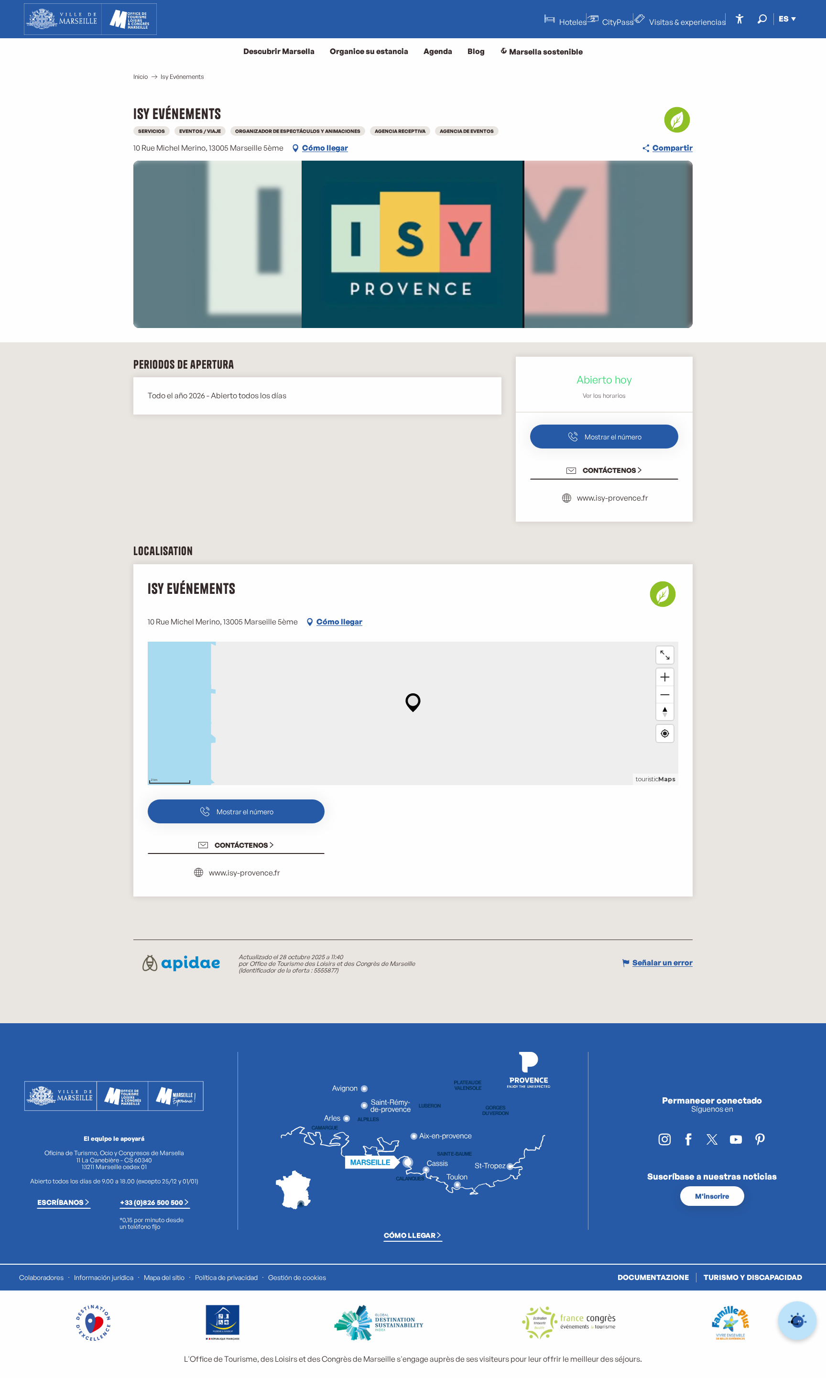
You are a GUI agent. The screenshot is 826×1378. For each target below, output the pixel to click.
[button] (762, 19)
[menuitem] (90, 19)
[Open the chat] (797, 1320)
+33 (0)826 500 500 (151, 1202)
